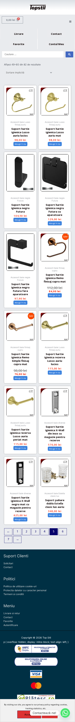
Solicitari (8, 563)
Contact (8, 567)
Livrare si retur (11, 613)
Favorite (8, 621)
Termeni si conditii (13, 594)
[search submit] (69, 54)
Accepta (29, 714)
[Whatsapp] (65, 713)
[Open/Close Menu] (70, 22)
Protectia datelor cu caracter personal (24, 590)
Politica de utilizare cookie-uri (19, 586)
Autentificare (10, 625)
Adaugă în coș (20, 144)
